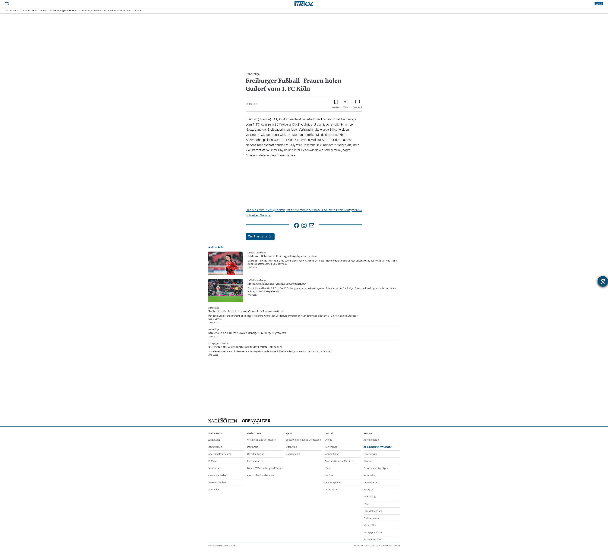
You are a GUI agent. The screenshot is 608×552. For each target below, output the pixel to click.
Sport (289, 433)
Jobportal (369, 489)
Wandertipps (332, 454)
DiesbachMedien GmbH (221, 546)
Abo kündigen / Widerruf (378, 446)
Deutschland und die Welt (261, 475)
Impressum (358, 546)
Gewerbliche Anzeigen (376, 468)
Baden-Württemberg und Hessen (265, 468)
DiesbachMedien (373, 511)
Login (598, 3)
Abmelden (214, 489)
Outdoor (329, 475)
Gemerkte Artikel (217, 475)
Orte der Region (255, 454)
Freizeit (329, 433)
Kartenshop (331, 446)
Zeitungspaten (372, 518)
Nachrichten (254, 433)
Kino (327, 468)
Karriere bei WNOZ (374, 539)
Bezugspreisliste (373, 532)
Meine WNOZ (215, 433)
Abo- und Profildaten (219, 454)
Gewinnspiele (332, 482)
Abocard (368, 461)
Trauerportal (371, 482)
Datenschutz (370, 546)
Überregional (293, 454)
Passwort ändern (217, 482)
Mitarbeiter (370, 525)
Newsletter (214, 468)
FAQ (366, 503)
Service (368, 433)
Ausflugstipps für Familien (339, 461)
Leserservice (370, 454)
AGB (378, 546)
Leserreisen (331, 489)
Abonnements (371, 439)
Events (328, 439)
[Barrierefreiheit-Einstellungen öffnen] (603, 281)
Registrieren (215, 446)
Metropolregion (255, 461)
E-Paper (213, 461)
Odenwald (252, 446)
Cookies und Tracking (390, 546)
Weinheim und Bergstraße (261, 439)
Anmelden (214, 439)
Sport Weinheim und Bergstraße (303, 439)
